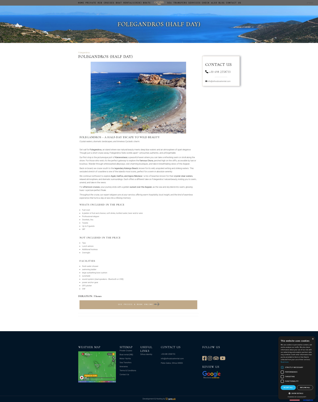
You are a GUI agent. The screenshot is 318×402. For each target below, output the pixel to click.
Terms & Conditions (128, 370)
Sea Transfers (125, 362)
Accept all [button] (288, 387)
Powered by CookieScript (297, 397)
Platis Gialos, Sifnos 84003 (172, 363)
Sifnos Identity (146, 354)
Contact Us (124, 374)
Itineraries (124, 366)
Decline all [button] (305, 387)
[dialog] (297, 368)
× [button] (313, 339)
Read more (285, 362)
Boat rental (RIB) (126, 354)
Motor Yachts (125, 358)
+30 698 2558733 (219, 72)
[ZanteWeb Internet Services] (171, 399)
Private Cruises (126, 350)
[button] (297, 393)
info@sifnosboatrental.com (219, 81)
